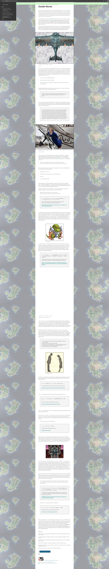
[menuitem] (1, 1)
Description (40, 64)
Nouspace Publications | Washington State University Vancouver (51, 560)
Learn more (19, 3)
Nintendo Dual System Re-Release (7, 13)
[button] (106, 1)
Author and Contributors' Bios (7, 17)
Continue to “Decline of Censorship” (45, 551)
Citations (47, 64)
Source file (50, 64)
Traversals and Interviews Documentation (6, 16)
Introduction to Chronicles (6, 8)
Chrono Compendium (67, 10)
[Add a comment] (39, 554)
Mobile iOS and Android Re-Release (8, 14)
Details (44, 64)
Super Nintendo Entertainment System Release (7, 10)
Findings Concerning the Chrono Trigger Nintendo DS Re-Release (47, 4)
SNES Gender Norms (54, 18)
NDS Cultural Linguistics (56, 157)
